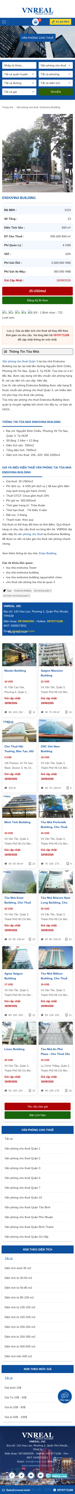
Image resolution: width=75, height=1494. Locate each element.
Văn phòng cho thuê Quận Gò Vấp (26, 1236)
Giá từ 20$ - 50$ (15, 1407)
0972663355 (26, 621)
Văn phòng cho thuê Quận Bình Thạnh (29, 1226)
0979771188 (61, 335)
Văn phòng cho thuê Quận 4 (22, 1177)
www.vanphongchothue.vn (37, 1465)
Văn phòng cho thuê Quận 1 (22, 1148)
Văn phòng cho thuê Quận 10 (23, 1197)
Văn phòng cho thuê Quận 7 (22, 1187)
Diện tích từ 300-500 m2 (20, 1346)
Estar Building (47, 553)
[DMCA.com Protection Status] (56, 1475)
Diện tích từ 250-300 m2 (20, 1336)
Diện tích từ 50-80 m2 (18, 1287)
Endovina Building (22, 590)
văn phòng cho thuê (30, 534)
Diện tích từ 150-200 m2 (20, 1317)
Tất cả (9, 1138)
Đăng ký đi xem (37, 300)
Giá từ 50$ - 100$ (16, 1417)
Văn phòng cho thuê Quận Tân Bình (27, 1207)
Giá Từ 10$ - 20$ (15, 1397)
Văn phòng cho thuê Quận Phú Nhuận (29, 1217)
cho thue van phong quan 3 (16, 595)
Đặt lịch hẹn (37, 1115)
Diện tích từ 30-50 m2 (18, 1277)
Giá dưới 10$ (13, 1387)
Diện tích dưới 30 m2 (18, 1268)
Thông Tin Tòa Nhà (24, 352)
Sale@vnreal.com (36, 1461)
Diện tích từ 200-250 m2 (20, 1326)
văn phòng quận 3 (42, 590)
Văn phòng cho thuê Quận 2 (22, 1158)
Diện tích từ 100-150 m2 (20, 1307)
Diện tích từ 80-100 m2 (19, 1297)
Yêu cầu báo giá (37, 1106)
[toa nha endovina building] (37, 153)
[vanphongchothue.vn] (37, 11)
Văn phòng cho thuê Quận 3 (20, 361)
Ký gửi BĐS (62, 21)
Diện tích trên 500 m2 (18, 1356)
